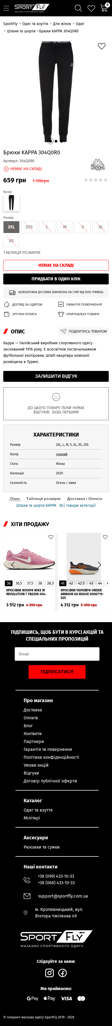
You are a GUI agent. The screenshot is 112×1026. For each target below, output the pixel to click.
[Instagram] (49, 973)
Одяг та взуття (38, 810)
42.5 (81, 583)
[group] (56, 92)
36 (9, 583)
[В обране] (101, 46)
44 (100, 583)
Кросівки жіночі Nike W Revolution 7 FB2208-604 (26, 592)
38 (40, 583)
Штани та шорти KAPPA (36, 506)
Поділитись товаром (88, 331)
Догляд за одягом (27, 304)
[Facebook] (62, 973)
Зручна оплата (24, 314)
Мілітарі (32, 818)
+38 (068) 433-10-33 (56, 882)
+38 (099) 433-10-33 (56, 876)
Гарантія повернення (84, 304)
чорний (61, 454)
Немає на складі (56, 265)
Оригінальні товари (82, 314)
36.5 (18, 583)
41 (62, 583)
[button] (50, 141)
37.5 (30, 583)
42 (71, 583)
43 (91, 583)
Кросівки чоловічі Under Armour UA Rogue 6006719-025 (82, 594)
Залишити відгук (56, 376)
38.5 (50, 583)
